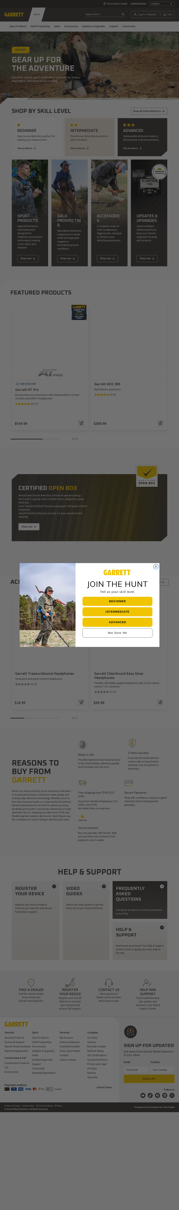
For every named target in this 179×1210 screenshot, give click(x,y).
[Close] (173, 4)
